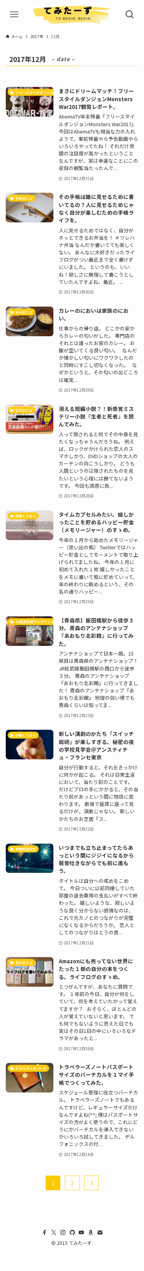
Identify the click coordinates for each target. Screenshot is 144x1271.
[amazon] (90, 1232)
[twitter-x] (53, 1232)
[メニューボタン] (14, 14)
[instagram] (63, 1232)
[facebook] (44, 1232)
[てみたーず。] (71, 14)
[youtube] (81, 1232)
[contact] (99, 1232)
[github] (72, 1232)
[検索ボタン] (129, 14)
